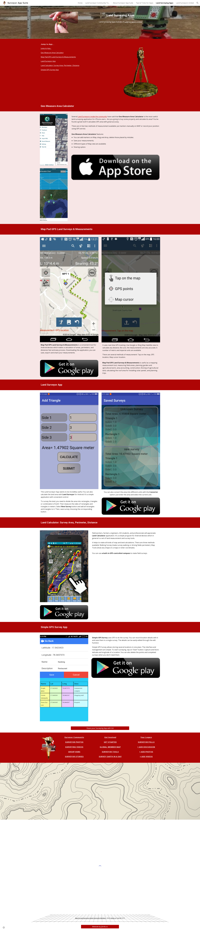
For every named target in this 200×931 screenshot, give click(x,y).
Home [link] (80, 3)
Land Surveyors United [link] (185, 3)
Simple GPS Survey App (50, 70)
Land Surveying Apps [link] (164, 3)
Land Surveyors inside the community (92, 116)
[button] (197, 2)
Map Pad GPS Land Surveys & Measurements (58, 57)
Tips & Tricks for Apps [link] (144, 3)
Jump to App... (46, 48)
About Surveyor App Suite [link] (123, 3)
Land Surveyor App (48, 61)
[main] (120, 15)
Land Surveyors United (133, 22)
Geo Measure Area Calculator (52, 53)
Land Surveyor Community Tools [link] (97, 3)
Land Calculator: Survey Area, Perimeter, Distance (60, 65)
